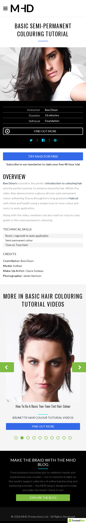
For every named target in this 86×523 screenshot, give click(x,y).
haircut (74, 198)
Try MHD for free (43, 156)
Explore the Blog (43, 497)
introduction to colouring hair (64, 183)
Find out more (43, 426)
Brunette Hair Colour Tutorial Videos (43, 417)
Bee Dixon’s (10, 183)
